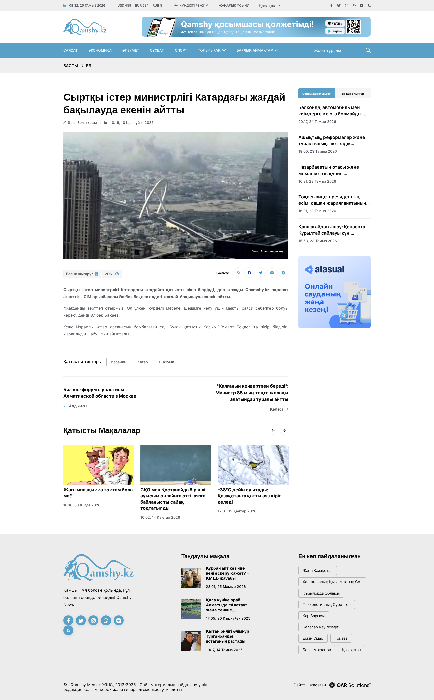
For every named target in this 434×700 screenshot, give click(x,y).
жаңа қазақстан (318, 570)
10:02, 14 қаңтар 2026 (160, 517)
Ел (88, 65)
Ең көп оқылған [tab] (353, 93)
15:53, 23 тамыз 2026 (317, 241)
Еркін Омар (313, 638)
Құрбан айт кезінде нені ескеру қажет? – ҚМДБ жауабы (227, 573)
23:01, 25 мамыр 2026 (226, 586)
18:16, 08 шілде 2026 (81, 505)
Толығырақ (209, 50)
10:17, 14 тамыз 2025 (224, 650)
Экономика (100, 50)
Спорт (181, 50)
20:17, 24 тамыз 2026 (317, 121)
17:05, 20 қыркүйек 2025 (228, 618)
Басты (70, 65)
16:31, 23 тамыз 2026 (317, 181)
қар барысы (314, 615)
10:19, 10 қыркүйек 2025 (131, 122)
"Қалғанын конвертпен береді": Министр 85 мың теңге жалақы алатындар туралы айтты (251, 392)
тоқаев (341, 638)
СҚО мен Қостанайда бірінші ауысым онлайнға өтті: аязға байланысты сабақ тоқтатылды (172, 499)
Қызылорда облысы (321, 593)
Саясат (70, 50)
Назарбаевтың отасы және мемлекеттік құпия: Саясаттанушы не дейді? (328, 170)
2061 (109, 274)
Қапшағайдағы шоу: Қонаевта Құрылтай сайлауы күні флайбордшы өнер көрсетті (331, 230)
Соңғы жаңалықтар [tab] (316, 93)
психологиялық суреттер (327, 604)
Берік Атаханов (317, 649)
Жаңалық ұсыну (234, 5)
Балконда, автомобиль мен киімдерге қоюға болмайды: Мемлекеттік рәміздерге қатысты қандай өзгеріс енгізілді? (330, 111)
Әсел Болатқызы (82, 122)
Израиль (118, 362)
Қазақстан (351, 649)
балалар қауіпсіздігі (321, 627)
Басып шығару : (80, 274)
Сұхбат (157, 50)
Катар (142, 362)
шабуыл (166, 362)
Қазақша (268, 5)
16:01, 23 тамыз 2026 (317, 211)
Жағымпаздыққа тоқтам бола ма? (98, 493)
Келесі (276, 409)
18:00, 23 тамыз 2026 (317, 151)
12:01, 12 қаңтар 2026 (237, 511)
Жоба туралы (327, 50)
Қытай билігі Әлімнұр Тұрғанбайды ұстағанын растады (227, 636)
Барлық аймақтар (255, 50)
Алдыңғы (78, 405)
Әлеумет (130, 50)
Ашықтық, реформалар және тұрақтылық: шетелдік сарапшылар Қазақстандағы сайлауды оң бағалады (331, 141)
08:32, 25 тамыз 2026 (87, 5)
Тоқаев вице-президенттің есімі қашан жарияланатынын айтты (332, 200)
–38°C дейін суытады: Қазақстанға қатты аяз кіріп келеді (250, 496)
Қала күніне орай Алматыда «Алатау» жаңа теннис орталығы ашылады (227, 604)
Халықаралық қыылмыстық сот (332, 581)
